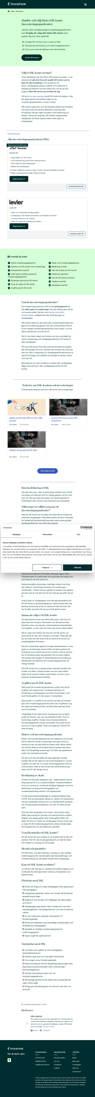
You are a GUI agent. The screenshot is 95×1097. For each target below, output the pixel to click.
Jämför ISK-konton (32, 58)
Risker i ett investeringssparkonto (65, 263)
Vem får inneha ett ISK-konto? (64, 270)
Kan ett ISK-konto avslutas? (63, 278)
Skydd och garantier (60, 274)
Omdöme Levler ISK (77, 234)
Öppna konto (18, 179)
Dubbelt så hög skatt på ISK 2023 (23, 450)
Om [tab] (78, 534)
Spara (12, 11)
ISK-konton (19, 11)
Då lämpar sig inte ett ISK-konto (24, 280)
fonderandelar (27, 315)
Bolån (74, 1058)
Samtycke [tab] (17, 534)
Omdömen (58, 1065)
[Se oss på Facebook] (9, 1060)
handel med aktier (56, 312)
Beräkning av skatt (59, 267)
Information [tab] (47, 534)
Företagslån (76, 1065)
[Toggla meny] (85, 4)
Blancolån (75, 1061)
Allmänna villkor (59, 1058)
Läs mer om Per (48, 1027)
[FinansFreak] (8, 11)
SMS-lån (75, 1068)
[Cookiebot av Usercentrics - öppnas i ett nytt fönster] (82, 528)
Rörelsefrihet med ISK (20, 270)
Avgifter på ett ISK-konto (21, 288)
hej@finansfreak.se (42, 1065)
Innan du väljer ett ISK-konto (23, 284)
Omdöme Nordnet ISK (76, 186)
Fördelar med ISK (59, 281)
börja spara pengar (35, 96)
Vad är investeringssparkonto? (23, 263)
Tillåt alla (77, 567)
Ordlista (57, 1068)
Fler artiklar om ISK (48, 471)
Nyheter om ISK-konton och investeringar (28, 267)
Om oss (57, 1061)
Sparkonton (76, 1072)
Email (35, 1030)
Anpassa (45, 567)
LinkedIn (46, 1030)
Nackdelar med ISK (60, 285)
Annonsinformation (14, 133)
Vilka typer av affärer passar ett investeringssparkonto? (22, 275)
